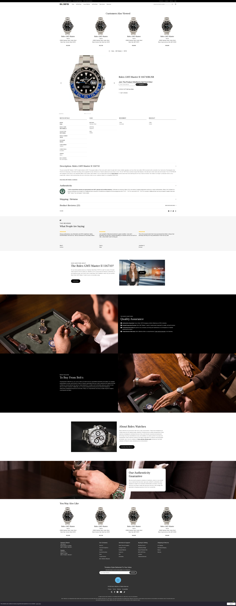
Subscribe (133, 572)
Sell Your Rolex (130, 89)
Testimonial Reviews (142, 556)
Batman (61, 141)
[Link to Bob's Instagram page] (117, 592)
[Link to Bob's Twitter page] (112, 592)
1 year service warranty (159, 331)
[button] (114, 83)
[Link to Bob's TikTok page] (124, 592)
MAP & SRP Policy (141, 552)
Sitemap (119, 589)
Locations (166, 1)
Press (100, 554)
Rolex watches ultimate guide (144, 439)
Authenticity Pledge (142, 547)
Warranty (159, 552)
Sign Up (171, 1)
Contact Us (161, 1)
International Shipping (162, 547)
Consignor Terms (122, 547)
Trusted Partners (102, 556)
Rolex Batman (115, 173)
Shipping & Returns (163, 542)
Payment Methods (122, 549)
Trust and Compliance (103, 547)
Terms (114, 589)
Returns (159, 549)
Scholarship (121, 556)
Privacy (109, 589)
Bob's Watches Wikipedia (104, 558)
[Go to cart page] (175, 4)
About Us (101, 545)
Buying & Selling (143, 542)
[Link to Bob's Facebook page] (115, 592)
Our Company (103, 542)
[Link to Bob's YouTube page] (121, 592)
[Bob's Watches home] (64, 4)
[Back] (109, 51)
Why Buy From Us (141, 545)
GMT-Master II (63, 128)
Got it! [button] (231, 603)
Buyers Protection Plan (142, 549)
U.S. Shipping (160, 545)
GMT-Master (63, 132)
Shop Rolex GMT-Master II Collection (68, 179)
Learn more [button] (38, 603)
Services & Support (124, 542)
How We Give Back (103, 552)
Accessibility (125, 589)
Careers (101, 549)
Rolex (61, 124)
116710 (61, 137)
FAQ (119, 554)
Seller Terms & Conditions (124, 545)
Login (175, 1)
